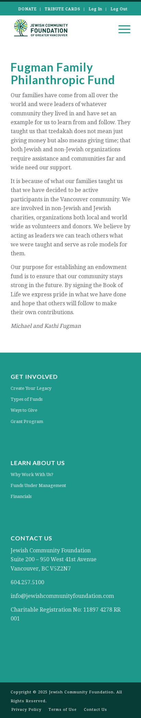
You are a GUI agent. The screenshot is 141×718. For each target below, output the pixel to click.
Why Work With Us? (32, 474)
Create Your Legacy (31, 388)
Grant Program (27, 421)
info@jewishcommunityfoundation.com (62, 596)
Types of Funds (26, 399)
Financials (21, 496)
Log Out (119, 9)
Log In (95, 9)
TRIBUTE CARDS (62, 9)
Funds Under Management (38, 485)
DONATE (27, 9)
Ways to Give (24, 410)
